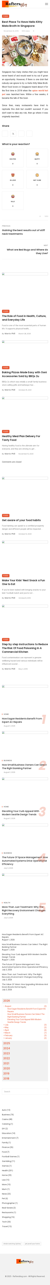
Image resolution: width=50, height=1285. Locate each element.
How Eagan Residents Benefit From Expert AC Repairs (22, 720)
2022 (6, 1058)
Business (8, 760)
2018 (6, 1078)
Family (5, 1142)
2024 (6, 1048)
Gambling (6, 1161)
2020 (6, 1068)
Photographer (8, 1203)
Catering (6, 1124)
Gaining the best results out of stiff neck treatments (23, 232)
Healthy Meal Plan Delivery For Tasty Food (21, 438)
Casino (5, 1119)
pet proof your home (32, 1244)
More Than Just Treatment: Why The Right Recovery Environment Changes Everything (23, 910)
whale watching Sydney (12, 1244)
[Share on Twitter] (13, 134)
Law (3, 1180)
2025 (6, 1043)
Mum (4, 1189)
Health (7, 903)
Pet (3, 1198)
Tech (4, 1221)
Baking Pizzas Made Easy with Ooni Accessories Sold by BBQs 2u (24, 374)
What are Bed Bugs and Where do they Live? (27, 251)
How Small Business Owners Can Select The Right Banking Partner (24, 766)
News (4, 1193)
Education (6, 1133)
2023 (6, 1053)
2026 (6, 1001)
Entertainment (9, 1138)
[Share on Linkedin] (29, 134)
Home (6, 714)
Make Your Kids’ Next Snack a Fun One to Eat (23, 582)
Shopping (6, 1217)
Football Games (9, 1156)
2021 (6, 1063)
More (4, 1184)
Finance (5, 1147)
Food (5, 16)
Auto (4, 1110)
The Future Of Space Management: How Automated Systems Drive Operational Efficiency (25, 861)
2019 (6, 1073)
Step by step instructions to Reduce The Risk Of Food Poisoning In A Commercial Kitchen (25, 648)
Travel (5, 1226)
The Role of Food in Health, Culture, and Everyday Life (24, 318)
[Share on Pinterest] (21, 134)
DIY (3, 1128)
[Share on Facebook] (5, 134)
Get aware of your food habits (21, 520)
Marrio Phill (10, 333)
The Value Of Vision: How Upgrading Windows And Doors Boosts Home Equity (25, 985)
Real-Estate (7, 1207)
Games (5, 1166)
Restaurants (7, 1212)
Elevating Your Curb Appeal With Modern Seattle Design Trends (20, 813)
